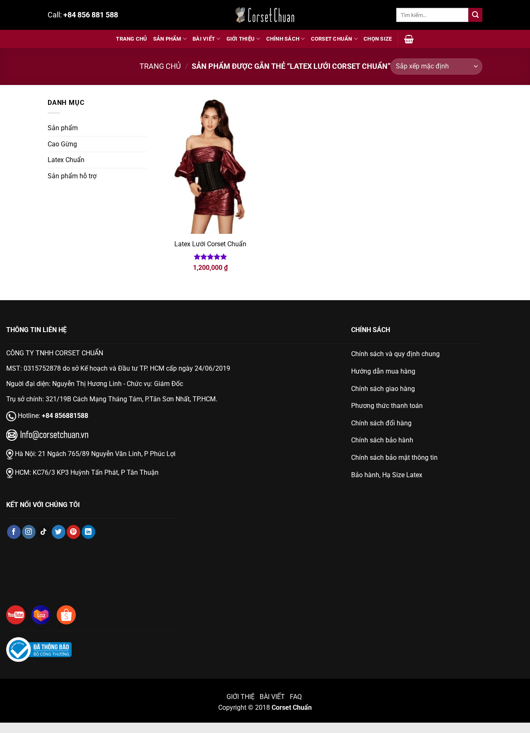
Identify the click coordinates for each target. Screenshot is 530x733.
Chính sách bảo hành (382, 440)
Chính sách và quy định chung (395, 354)
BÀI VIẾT (204, 39)
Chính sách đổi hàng (381, 423)
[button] (409, 39)
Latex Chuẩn (66, 160)
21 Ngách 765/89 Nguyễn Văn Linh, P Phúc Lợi (107, 454)
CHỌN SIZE (378, 39)
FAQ (297, 697)
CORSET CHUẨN (331, 39)
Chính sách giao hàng (383, 389)
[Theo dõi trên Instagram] (29, 532)
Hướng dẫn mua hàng (383, 371)
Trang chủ (160, 66)
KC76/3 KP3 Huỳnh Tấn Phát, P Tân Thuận (96, 472)
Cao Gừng (62, 144)
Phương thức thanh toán (387, 406)
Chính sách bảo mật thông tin (394, 457)
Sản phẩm (63, 128)
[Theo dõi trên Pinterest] (73, 532)
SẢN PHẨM (167, 39)
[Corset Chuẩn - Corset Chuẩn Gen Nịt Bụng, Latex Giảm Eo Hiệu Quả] (265, 15)
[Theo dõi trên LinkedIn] (88, 532)
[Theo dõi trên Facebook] (14, 532)
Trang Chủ (131, 39)
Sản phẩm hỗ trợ (72, 176)
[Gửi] (475, 15)
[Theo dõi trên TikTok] (44, 532)
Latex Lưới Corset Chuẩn (210, 244)
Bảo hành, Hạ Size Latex (386, 475)
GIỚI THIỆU (240, 39)
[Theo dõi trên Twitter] (58, 532)
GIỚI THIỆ (240, 697)
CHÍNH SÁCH (283, 39)
